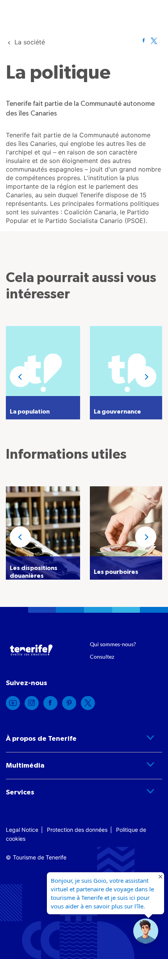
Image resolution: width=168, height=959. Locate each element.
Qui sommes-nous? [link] (113, 644)
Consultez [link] (102, 656)
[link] (29, 42)
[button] (20, 376)
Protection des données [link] (77, 829)
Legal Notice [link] (22, 829)
